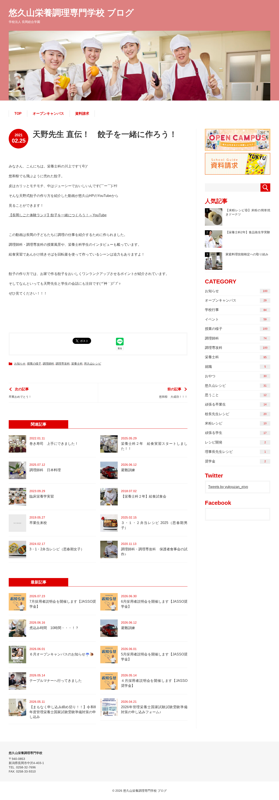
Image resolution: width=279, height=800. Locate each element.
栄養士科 (77, 363)
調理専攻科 (63, 363)
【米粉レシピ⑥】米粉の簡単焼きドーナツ (238, 212)
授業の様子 (34, 363)
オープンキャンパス (48, 113)
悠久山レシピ (92, 363)
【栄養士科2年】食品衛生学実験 (238, 232)
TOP (18, 113)
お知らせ (20, 363)
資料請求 (82, 113)
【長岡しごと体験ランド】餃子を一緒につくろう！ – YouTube (58, 215)
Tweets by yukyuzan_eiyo (228, 487)
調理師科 (48, 363)
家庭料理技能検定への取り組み (237, 254)
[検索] (265, 187)
